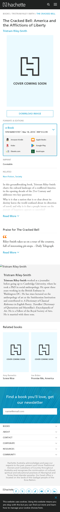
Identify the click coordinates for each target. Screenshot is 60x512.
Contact (7, 437)
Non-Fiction (8, 176)
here (40, 508)
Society (18, 176)
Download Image (30, 113)
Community (9, 454)
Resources (8, 449)
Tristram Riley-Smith (15, 31)
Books (6, 426)
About (6, 432)
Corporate (9, 443)
